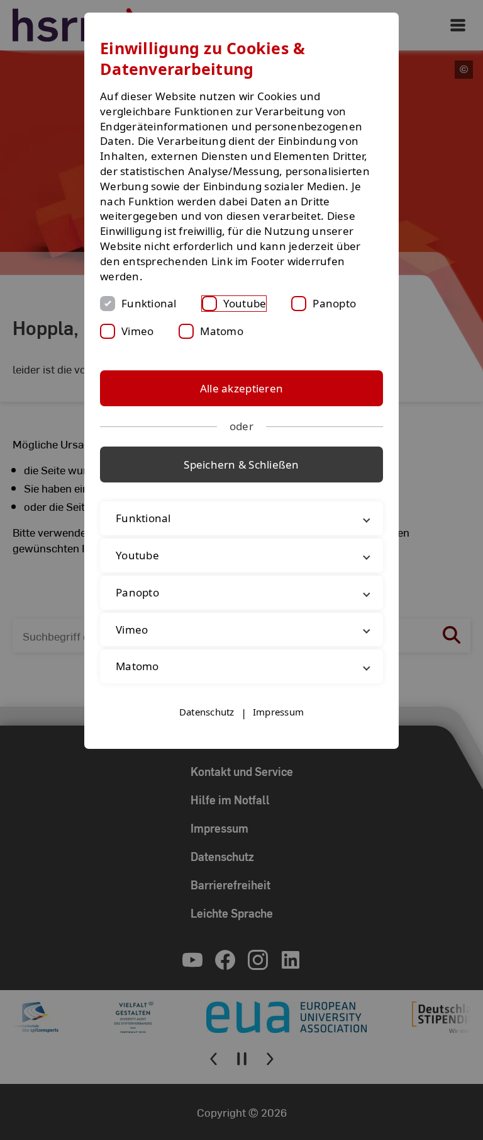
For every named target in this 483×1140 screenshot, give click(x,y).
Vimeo (137, 331)
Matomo (221, 331)
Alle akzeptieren (241, 388)
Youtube (245, 303)
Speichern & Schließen (241, 464)
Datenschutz (207, 711)
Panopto (334, 303)
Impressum (278, 711)
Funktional (149, 303)
